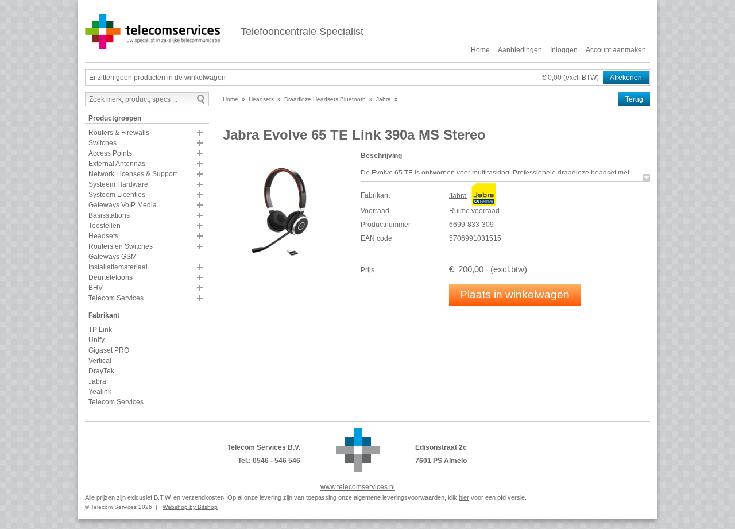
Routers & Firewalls (118, 133)
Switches (102, 143)
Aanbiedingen (520, 50)
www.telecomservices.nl (357, 487)
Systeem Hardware (118, 184)
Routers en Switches (120, 246)
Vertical (99, 361)
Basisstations (109, 215)
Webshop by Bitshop (190, 507)
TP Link (100, 330)
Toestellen (104, 226)
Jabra (97, 381)
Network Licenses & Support (132, 174)
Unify (96, 340)
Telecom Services (116, 298)
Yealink (99, 392)
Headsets (103, 236)
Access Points (110, 153)
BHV (95, 288)
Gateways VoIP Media (122, 205)
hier (464, 497)
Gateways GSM (112, 257)
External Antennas (116, 164)
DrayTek (101, 371)
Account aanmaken (616, 50)
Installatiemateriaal (118, 267)
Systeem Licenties (116, 195)
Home (480, 50)
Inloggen (564, 50)
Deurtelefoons (110, 277)
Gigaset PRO (108, 350)
